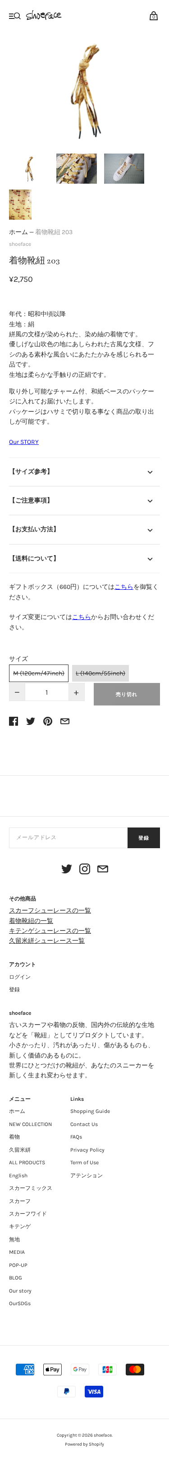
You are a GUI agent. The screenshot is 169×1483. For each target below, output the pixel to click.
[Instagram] (84, 870)
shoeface (20, 244)
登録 (143, 838)
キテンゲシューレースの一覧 (50, 931)
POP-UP (18, 1265)
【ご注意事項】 (31, 500)
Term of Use (84, 1162)
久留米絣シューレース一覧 (47, 941)
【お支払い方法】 (34, 529)
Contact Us (84, 1124)
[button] (29, 169)
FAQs (76, 1137)
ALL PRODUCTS (27, 1162)
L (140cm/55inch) (100, 673)
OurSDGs (20, 1303)
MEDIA (17, 1252)
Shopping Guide (90, 1111)
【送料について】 (34, 558)
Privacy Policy (87, 1150)
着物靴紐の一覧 (31, 921)
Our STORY (24, 442)
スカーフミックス (30, 1188)
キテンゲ (20, 1226)
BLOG (15, 1278)
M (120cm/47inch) (38, 673)
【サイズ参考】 (31, 471)
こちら (123, 587)
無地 (14, 1239)
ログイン (20, 977)
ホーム (18, 232)
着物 (14, 1137)
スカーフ (20, 1201)
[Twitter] (66, 870)
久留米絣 (20, 1150)
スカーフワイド (28, 1214)
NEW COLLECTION (30, 1124)
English (18, 1175)
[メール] (102, 870)
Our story (20, 1291)
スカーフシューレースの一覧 (50, 910)
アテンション (86, 1175)
